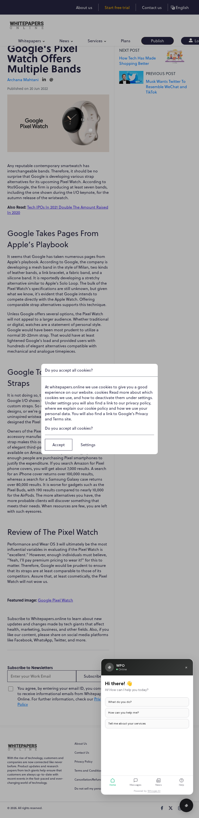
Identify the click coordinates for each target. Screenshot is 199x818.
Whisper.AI (154, 790)
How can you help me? (123, 713)
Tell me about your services (127, 723)
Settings (88, 444)
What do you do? (120, 702)
